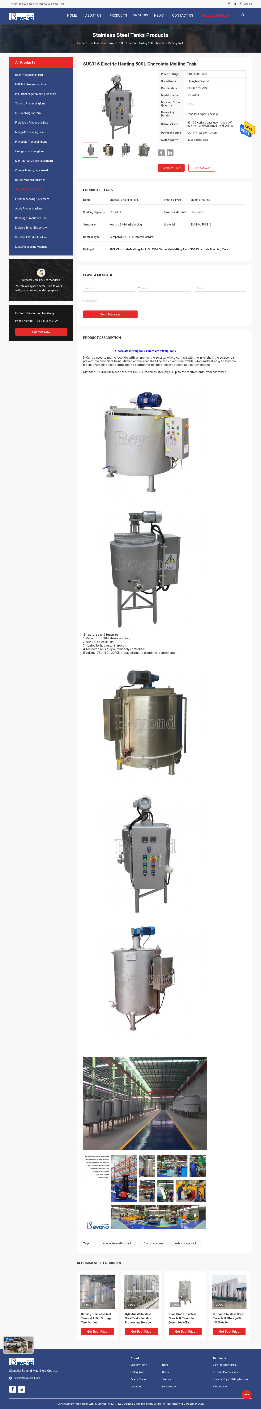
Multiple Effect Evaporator (31, 227)
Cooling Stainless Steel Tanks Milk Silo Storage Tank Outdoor (96, 1318)
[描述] (243, 15)
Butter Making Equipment (31, 179)
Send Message (110, 314)
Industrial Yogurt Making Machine (35, 93)
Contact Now (41, 332)
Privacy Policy (169, 1386)
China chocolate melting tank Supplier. (77, 1404)
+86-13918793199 (46, 320)
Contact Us (136, 1386)
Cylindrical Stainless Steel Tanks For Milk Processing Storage (138, 1318)
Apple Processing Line (28, 208)
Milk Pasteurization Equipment (34, 160)
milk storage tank (186, 1243)
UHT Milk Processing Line (30, 84)
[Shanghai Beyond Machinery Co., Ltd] (21, 16)
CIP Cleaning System (28, 113)
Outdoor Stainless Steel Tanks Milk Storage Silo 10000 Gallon (228, 1318)
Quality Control (138, 1379)
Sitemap (166, 1379)
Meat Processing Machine (31, 246)
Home (81, 43)
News (165, 1365)
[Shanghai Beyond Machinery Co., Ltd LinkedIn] (234, 4)
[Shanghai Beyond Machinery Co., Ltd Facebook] (229, 4)
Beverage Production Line (31, 218)
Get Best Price (171, 168)
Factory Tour (137, 1372)
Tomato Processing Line (30, 103)
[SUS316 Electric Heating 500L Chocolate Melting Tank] (117, 104)
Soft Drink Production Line (31, 237)
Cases (165, 1372)
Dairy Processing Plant (29, 74)
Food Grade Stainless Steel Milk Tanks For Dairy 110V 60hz (183, 1318)
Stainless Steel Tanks (101, 43)
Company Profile (138, 1365)
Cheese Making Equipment (31, 170)
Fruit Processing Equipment (32, 198)
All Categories (220, 1386)
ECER (201, 1404)
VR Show (140, 15)
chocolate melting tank (117, 1243)
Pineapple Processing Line (31, 141)
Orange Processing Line (29, 151)
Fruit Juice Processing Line (31, 122)
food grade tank (153, 1243)
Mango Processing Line (29, 132)
